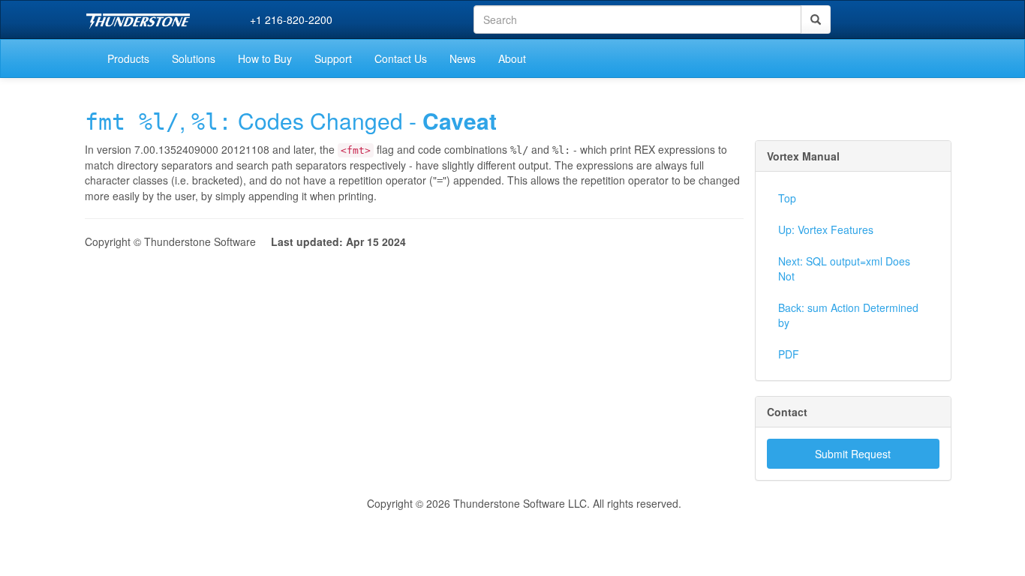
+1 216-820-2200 (291, 19)
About (512, 58)
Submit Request (853, 453)
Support (333, 58)
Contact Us (400, 58)
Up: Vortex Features (825, 229)
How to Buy (265, 58)
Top (787, 198)
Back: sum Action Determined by (848, 315)
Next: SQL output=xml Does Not (844, 269)
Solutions (193, 58)
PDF (788, 354)
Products (128, 58)
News (462, 58)
